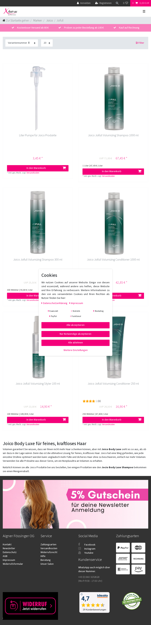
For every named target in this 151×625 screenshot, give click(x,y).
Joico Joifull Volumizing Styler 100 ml (38, 384)
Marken (37, 20)
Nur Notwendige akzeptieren (75, 334)
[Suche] (117, 3)
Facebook (89, 545)
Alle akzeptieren (75, 325)
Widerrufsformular (13, 564)
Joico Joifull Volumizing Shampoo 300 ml (37, 260)
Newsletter (9, 548)
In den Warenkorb (36, 168)
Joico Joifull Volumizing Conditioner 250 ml (113, 384)
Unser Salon (47, 564)
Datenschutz (10, 552)
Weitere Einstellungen (76, 350)
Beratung (46, 560)
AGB (5, 556)
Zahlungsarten (48, 544)
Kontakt (7, 544)
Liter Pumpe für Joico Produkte (38, 135)
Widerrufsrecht (49, 552)
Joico (49, 20)
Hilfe (43, 556)
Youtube (88, 553)
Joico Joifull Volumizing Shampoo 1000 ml (113, 135)
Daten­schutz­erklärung (55, 303)
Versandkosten (33, 172)
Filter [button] (141, 43)
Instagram (89, 549)
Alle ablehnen (75, 342)
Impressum (9, 560)
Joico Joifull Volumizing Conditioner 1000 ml (113, 260)
